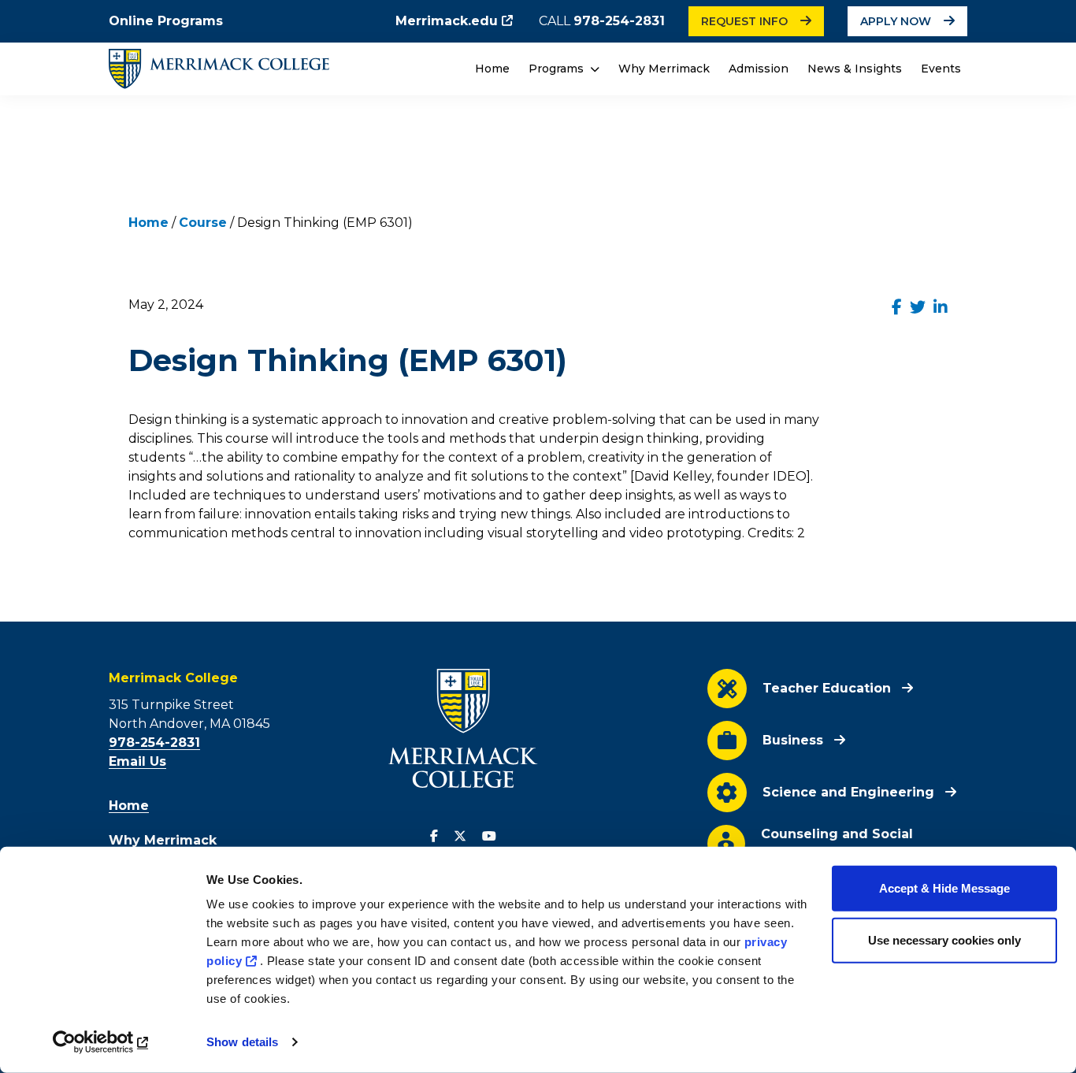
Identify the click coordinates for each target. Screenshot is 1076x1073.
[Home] (219, 69)
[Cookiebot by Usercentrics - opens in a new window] (102, 1042)
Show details (242, 1042)
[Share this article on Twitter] (918, 307)
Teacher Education (826, 688)
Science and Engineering (848, 792)
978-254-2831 (619, 20)
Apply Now (895, 21)
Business (792, 740)
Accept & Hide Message (944, 888)
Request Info (744, 21)
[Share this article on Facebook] (897, 307)
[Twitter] (460, 836)
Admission (758, 68)
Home (492, 68)
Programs (558, 68)
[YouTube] (489, 836)
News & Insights (854, 68)
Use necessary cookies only (944, 939)
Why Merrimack (664, 68)
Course (203, 222)
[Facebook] (434, 836)
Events (941, 68)
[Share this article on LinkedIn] (940, 307)
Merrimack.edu (446, 20)
